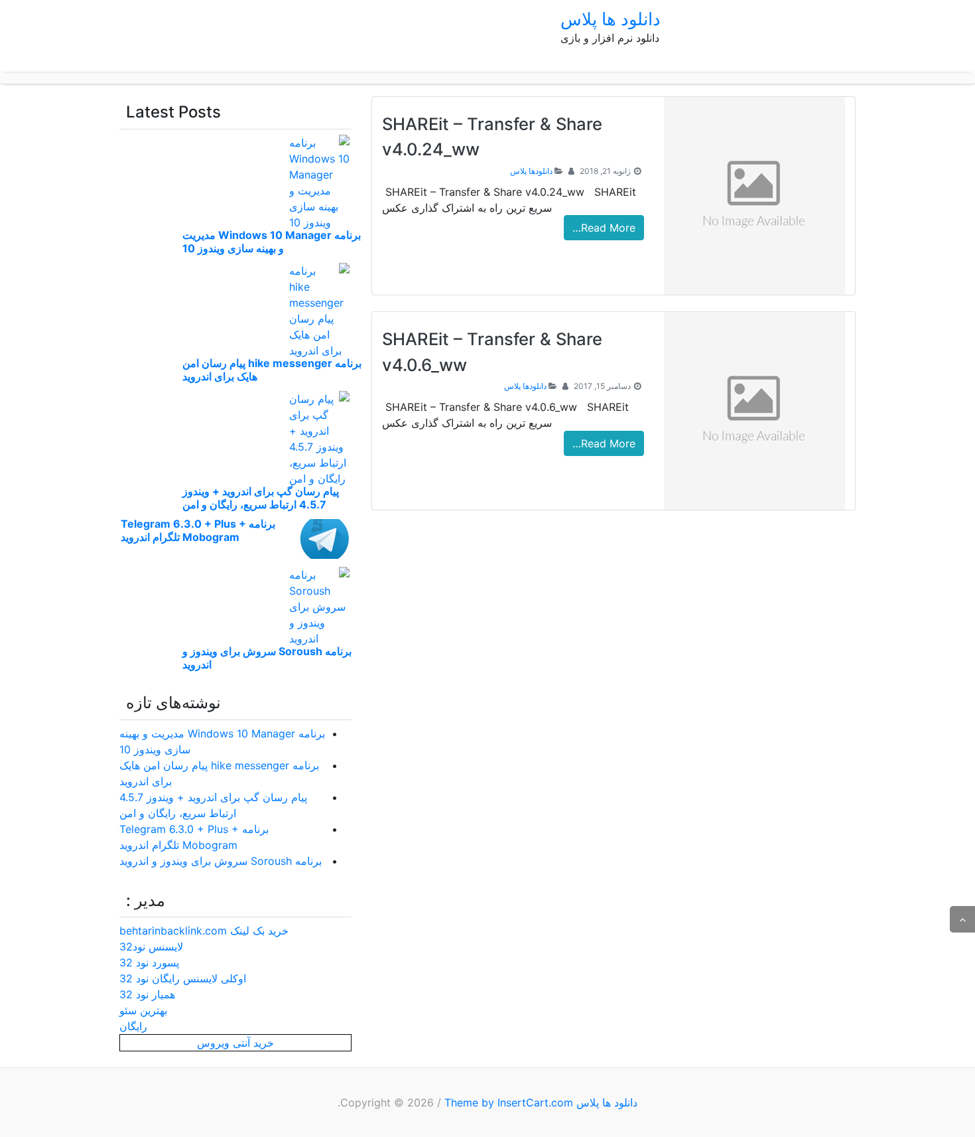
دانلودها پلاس (531, 171)
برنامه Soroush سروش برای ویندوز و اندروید (220, 861)
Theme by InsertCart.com (508, 1102)
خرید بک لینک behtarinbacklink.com (204, 930)
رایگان (133, 1026)
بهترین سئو (143, 1010)
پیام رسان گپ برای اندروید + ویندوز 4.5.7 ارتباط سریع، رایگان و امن (260, 498)
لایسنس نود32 (151, 946)
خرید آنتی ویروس (235, 1042)
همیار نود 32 (147, 994)
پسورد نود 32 (149, 962)
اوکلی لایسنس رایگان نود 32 (182, 978)
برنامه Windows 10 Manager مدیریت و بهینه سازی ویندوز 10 (271, 241)
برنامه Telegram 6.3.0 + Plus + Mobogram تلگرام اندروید (198, 530)
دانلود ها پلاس (610, 19)
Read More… (603, 227)
